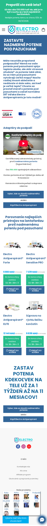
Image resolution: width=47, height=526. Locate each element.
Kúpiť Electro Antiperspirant (23, 205)
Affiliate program (23, 474)
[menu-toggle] (3, 29)
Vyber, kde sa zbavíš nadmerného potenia (23, 194)
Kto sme (23, 470)
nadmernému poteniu (26, 161)
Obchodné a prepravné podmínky (23, 478)
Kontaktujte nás (23, 466)
